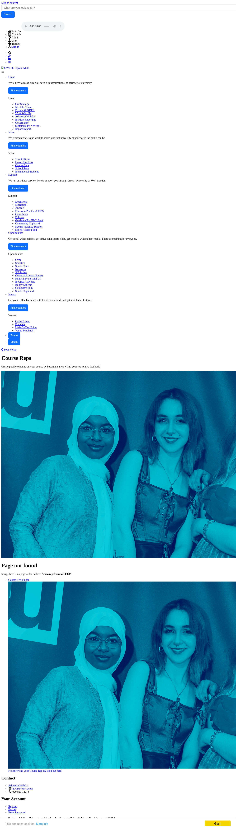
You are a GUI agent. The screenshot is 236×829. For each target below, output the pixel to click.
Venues (12, 294)
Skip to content (9, 2)
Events (14, 335)
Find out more (18, 90)
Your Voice (9, 349)
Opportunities (15, 232)
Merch (14, 341)
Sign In (15, 46)
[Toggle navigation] (2, 72)
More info (42, 823)
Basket (12, 809)
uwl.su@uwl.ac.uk (22, 788)
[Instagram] (9, 62)
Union (11, 77)
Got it (217, 823)
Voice (11, 132)
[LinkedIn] (9, 58)
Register (12, 806)
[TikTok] (9, 55)
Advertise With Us (18, 785)
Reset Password (17, 812)
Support (12, 174)
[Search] (9, 52)
